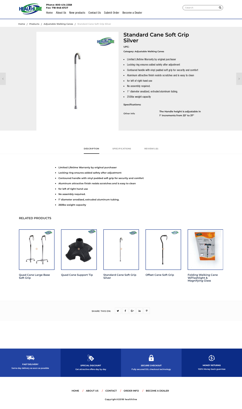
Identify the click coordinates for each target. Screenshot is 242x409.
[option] (77, 81)
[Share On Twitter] (118, 311)
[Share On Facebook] (125, 311)
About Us (61, 12)
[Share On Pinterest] (147, 311)
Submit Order (111, 12)
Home (49, 12)
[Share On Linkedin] (139, 311)
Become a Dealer (132, 12)
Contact (111, 390)
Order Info (131, 390)
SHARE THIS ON (101, 311)
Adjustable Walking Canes (149, 51)
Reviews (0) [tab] (151, 148)
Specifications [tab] (121, 148)
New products (77, 12)
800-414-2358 (63, 4)
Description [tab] (91, 148)
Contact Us (94, 12)
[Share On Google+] (132, 311)
